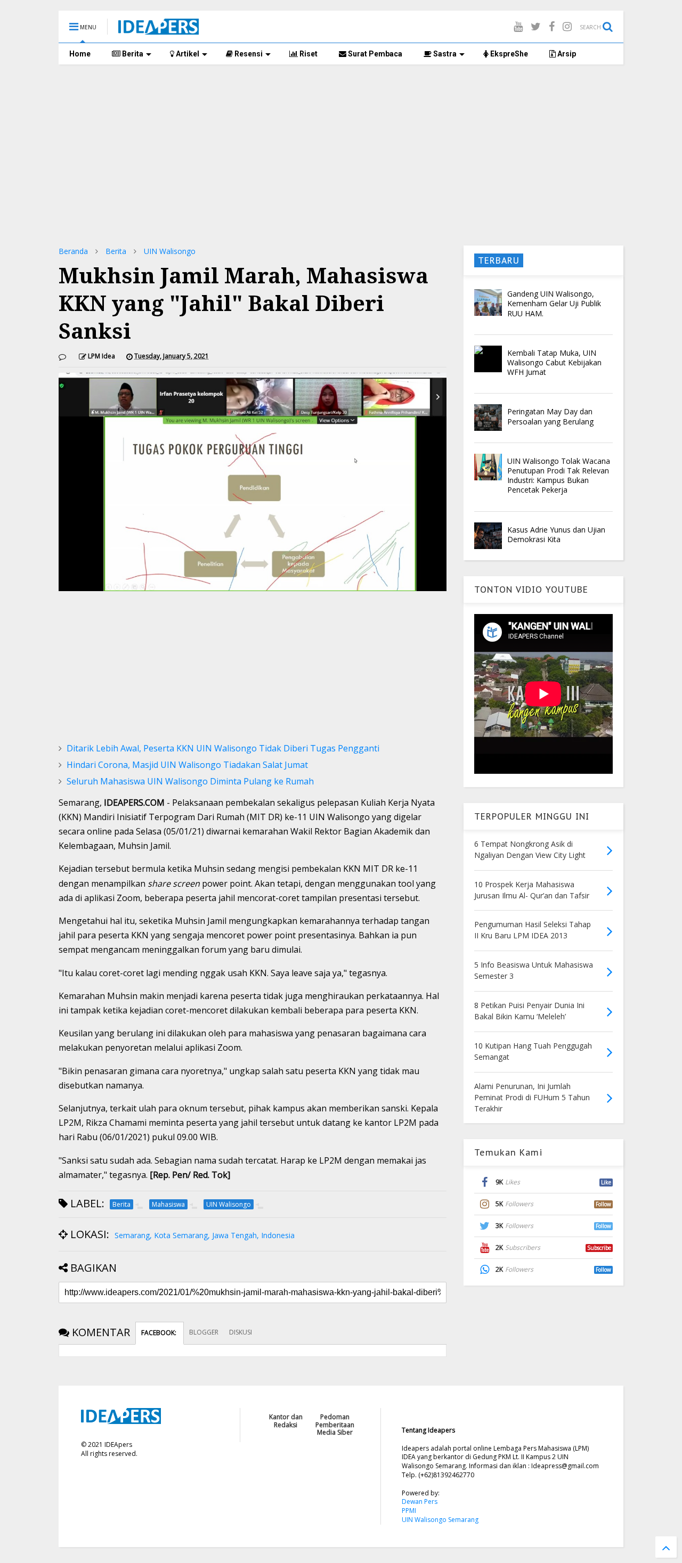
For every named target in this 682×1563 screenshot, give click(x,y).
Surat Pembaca (374, 54)
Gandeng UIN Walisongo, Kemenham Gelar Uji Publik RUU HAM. (554, 303)
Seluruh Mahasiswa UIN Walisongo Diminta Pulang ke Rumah (190, 781)
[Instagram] (567, 26)
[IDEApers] (158, 29)
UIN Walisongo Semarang (440, 1519)
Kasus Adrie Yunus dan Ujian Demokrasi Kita (556, 534)
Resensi (248, 54)
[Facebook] (552, 26)
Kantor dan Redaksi (286, 1420)
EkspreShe (508, 54)
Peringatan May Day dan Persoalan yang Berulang (550, 416)
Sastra (444, 54)
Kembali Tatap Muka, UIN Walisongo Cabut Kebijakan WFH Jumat (554, 362)
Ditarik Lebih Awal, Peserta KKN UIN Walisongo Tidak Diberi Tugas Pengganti (223, 748)
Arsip (566, 54)
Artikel (186, 54)
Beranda (73, 251)
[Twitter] (536, 26)
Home (80, 54)
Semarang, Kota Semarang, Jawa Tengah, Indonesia (205, 1235)
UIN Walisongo (170, 251)
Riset (308, 54)
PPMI (409, 1510)
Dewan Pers (419, 1501)
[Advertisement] (341, 155)
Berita (131, 54)
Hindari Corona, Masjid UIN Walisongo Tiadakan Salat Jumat (187, 765)
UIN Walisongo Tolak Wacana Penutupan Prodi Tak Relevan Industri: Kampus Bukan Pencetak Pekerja (558, 475)
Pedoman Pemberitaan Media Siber (334, 1424)
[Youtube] (518, 26)
